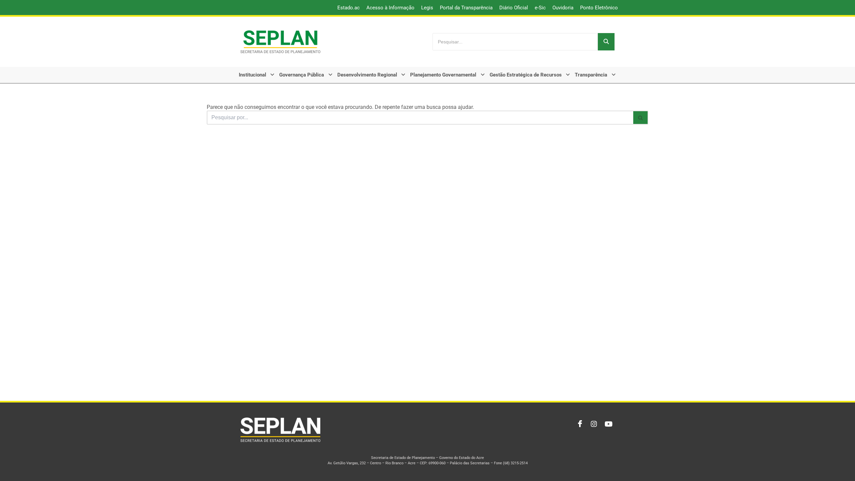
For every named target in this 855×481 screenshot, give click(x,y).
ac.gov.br (253, 7)
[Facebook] (578, 424)
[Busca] (640, 118)
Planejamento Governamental (443, 75)
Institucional (252, 75)
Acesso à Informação (390, 8)
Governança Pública (301, 75)
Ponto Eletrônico (599, 8)
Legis (427, 8)
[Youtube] (608, 424)
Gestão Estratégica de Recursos (526, 75)
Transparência (591, 75)
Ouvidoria (562, 8)
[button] (257, 75)
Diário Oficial (513, 8)
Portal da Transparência (466, 8)
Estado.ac (348, 8)
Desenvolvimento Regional (367, 75)
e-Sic (540, 8)
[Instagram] (593, 424)
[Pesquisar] (606, 41)
